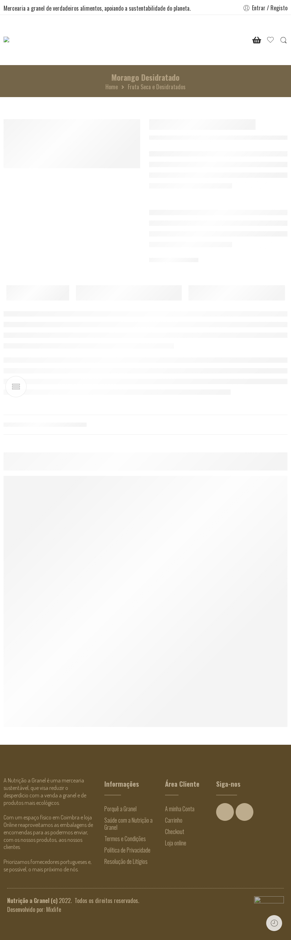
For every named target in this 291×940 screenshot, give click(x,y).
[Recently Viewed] (274, 923)
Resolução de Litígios (126, 861)
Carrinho (173, 820)
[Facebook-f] (225, 812)
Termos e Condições (125, 838)
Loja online (175, 843)
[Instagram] (244, 812)
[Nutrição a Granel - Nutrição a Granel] (26, 40)
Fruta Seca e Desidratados (157, 87)
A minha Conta (179, 808)
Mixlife (53, 909)
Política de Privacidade (127, 850)
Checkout (174, 831)
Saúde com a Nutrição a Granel (128, 824)
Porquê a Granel (120, 808)
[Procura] (283, 40)
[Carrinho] (256, 40)
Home (111, 87)
